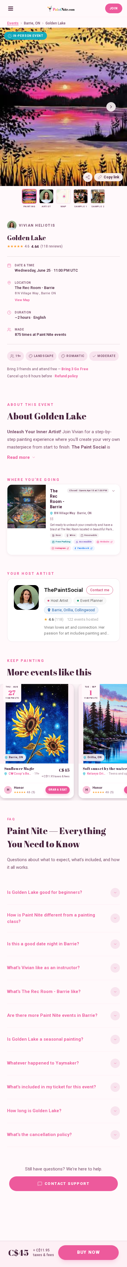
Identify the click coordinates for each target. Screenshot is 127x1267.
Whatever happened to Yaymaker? (43, 1063)
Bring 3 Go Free (74, 369)
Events (13, 23)
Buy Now (88, 1252)
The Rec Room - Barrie (35, 287)
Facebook (83, 548)
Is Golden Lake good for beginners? (44, 892)
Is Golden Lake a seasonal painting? (45, 1039)
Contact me (99, 590)
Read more (18, 457)
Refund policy (66, 376)
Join (114, 8)
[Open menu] (11, 8)
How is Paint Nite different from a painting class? (51, 918)
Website (104, 541)
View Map (22, 300)
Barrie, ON (32, 23)
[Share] (87, 177)
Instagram (60, 548)
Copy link (111, 177)
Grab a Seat (57, 789)
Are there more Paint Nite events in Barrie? (52, 1015)
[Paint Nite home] (61, 8)
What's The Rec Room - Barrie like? (44, 991)
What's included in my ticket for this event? (51, 1087)
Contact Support (67, 1183)
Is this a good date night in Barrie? (43, 943)
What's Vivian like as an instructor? (43, 967)
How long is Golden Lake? (34, 1110)
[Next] (111, 107)
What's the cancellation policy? (39, 1134)
